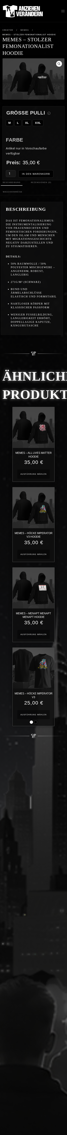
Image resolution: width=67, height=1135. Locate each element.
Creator (7, 30)
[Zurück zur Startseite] (22, 11)
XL (27, 122)
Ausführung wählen (33, 474)
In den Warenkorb (36, 174)
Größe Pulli (25, 113)
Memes (24, 30)
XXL (38, 122)
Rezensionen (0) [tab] (41, 182)
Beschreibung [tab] (11, 182)
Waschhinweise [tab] (12, 192)
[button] (63, 11)
